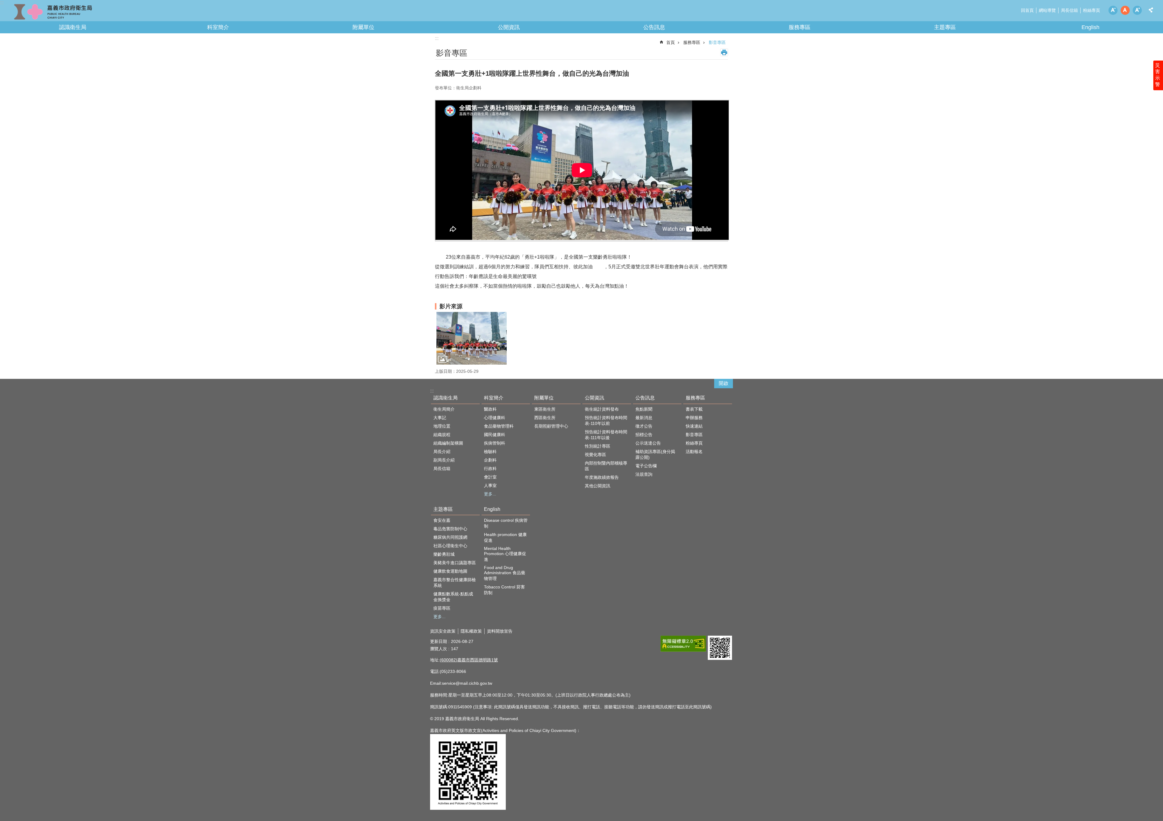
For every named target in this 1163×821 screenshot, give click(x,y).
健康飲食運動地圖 (450, 571)
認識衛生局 (72, 27)
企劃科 (490, 460)
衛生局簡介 (444, 409)
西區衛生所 (544, 417)
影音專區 (717, 42)
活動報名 (694, 451)
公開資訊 (509, 27)
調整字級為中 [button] (1125, 10)
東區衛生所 (544, 409)
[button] (471, 338)
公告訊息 (654, 27)
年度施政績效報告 (602, 477)
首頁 (670, 42)
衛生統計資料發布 (602, 409)
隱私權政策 (471, 631)
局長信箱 (1069, 10)
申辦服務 (694, 417)
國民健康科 (494, 434)
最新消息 (643, 417)
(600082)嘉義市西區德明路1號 (469, 659)
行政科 (490, 468)
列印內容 (724, 52)
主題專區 (945, 27)
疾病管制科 (494, 443)
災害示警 (1157, 75)
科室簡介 (218, 27)
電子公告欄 (646, 465)
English (1090, 27)
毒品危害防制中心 (450, 528)
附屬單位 (363, 27)
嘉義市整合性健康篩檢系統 (454, 582)
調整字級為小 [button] (1113, 10)
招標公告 (643, 434)
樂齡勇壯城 (444, 554)
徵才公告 (643, 426)
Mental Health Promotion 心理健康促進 (505, 554)
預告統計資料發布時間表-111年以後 (606, 434)
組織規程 (441, 434)
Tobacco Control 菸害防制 (504, 589)
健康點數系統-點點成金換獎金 (453, 596)
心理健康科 (494, 417)
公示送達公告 (648, 443)
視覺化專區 (595, 454)
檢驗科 (490, 451)
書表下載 (694, 409)
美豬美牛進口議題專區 (454, 562)
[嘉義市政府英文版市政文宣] (468, 808)
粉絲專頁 (1091, 10)
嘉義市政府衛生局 (53, 12)
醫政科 (490, 409)
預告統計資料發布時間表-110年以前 (606, 420)
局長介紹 (441, 451)
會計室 (490, 477)
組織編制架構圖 (448, 443)
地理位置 (441, 426)
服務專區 (799, 27)
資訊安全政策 (443, 631)
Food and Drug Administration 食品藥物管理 (504, 573)
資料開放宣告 (499, 631)
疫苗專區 (441, 608)
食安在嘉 (441, 520)
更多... (490, 494)
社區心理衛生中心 (450, 545)
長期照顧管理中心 (551, 426)
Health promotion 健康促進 (505, 537)
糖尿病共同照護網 (450, 537)
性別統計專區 (597, 446)
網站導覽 (1047, 10)
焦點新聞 (643, 409)
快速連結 (694, 426)
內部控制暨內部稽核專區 (606, 466)
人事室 (490, 485)
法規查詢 (643, 474)
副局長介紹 (444, 460)
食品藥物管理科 (499, 426)
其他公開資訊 (597, 485)
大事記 (439, 417)
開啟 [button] (723, 383)
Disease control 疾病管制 (506, 523)
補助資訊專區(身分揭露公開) (655, 454)
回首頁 (1027, 10)
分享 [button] (1150, 10)
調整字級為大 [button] (1137, 10)
